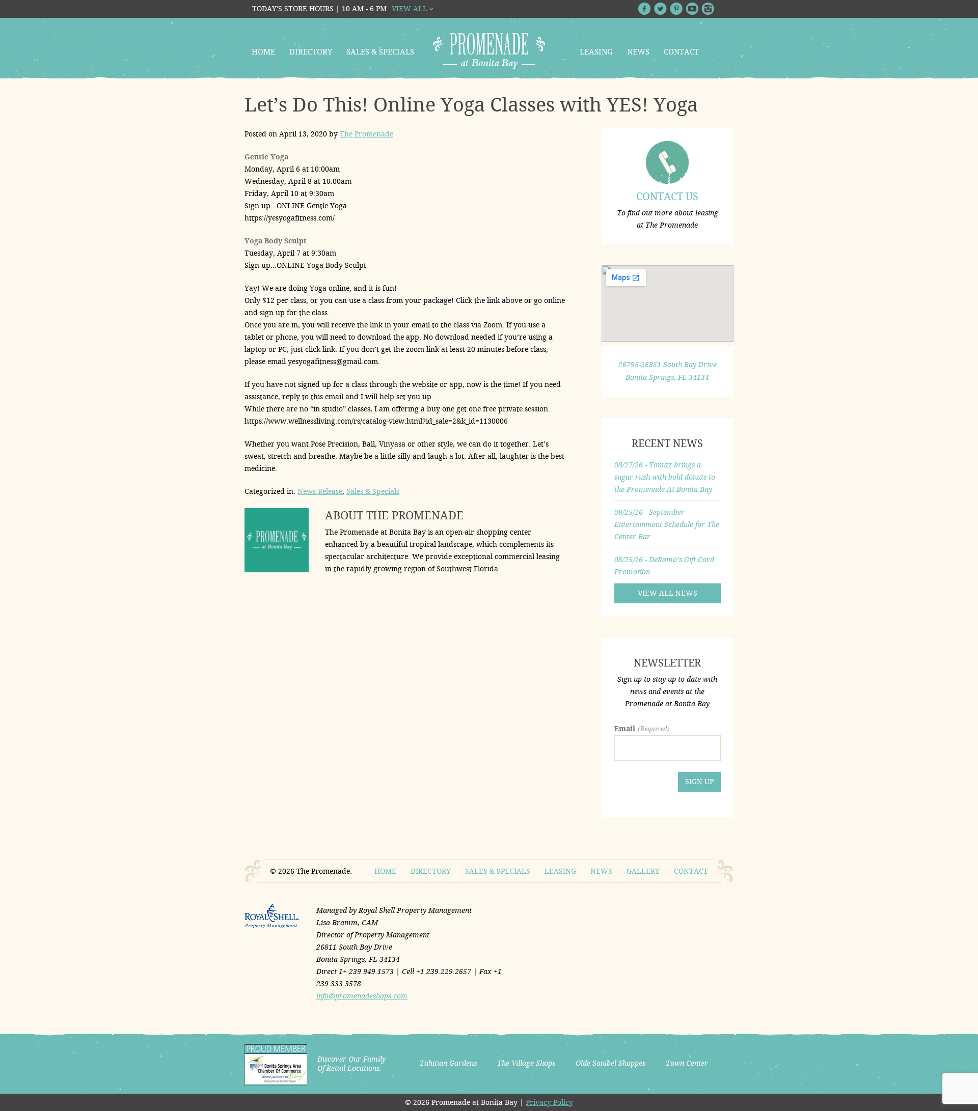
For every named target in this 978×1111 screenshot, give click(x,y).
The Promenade (366, 134)
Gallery (643, 871)
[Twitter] (660, 9)
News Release (319, 491)
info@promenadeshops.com (362, 996)
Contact (681, 52)
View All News (667, 593)
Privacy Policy (549, 1102)
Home (263, 52)
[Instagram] (707, 9)
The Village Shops (526, 1063)
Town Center (687, 1063)
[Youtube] (692, 9)
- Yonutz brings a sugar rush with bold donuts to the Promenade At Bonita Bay (664, 477)
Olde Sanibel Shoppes (610, 1063)
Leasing (596, 52)
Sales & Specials (380, 52)
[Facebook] (644, 9)
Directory (310, 52)
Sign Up (699, 781)
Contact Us (667, 196)
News (638, 52)
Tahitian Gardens (448, 1063)
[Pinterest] (676, 9)
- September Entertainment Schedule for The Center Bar (666, 524)
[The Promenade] (489, 51)
